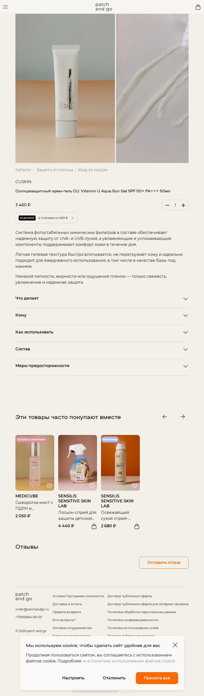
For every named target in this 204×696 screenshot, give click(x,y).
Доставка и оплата (67, 604)
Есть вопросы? (64, 620)
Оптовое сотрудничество (72, 628)
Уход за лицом (92, 169)
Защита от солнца (54, 169)
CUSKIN (23, 181)
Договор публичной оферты (129, 596)
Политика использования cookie (132, 628)
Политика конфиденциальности (132, 620)
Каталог (23, 169)
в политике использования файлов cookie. (131, 661)
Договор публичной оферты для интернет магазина (148, 604)
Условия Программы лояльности (78, 596)
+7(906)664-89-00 (28, 617)
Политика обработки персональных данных (141, 612)
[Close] (175, 645)
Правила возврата (66, 612)
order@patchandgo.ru (32, 609)
